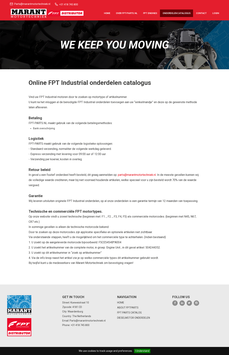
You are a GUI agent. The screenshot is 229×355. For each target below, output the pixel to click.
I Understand (142, 350)
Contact (201, 13)
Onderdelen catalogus (176, 13)
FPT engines (150, 13)
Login (215, 13)
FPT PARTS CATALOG (129, 312)
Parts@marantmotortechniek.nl (32, 4)
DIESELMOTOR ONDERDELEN (133, 317)
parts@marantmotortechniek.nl (137, 175)
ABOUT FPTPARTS (127, 307)
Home (107, 13)
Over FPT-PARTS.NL (126, 13)
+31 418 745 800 (68, 4)
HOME (120, 302)
